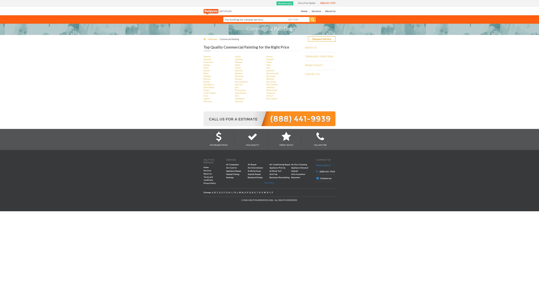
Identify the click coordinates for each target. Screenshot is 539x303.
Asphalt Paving (232, 174)
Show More (269, 183)
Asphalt (294, 171)
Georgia (207, 65)
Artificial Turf (275, 171)
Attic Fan (274, 174)
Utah (237, 96)
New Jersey (271, 82)
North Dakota (209, 87)
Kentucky (239, 71)
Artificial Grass (254, 171)
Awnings (230, 177)
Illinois (206, 68)
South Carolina (209, 93)
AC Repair (252, 164)
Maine (206, 73)
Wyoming (239, 101)
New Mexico (208, 85)
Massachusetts (272, 73)
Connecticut (208, 62)
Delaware (238, 62)
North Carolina (272, 85)
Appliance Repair (233, 171)
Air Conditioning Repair (280, 164)
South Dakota (240, 93)
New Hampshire (241, 82)
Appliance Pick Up (277, 168)
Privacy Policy (314, 65)
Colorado (269, 59)
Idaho (268, 65)
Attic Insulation (298, 174)
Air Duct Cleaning (299, 164)
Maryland (238, 73)
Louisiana (270, 71)
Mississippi (270, 76)
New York (239, 85)
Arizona (269, 57)
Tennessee (270, 93)
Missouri (207, 79)
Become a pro (285, 3)
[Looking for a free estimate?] (269, 119)
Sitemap (207, 192)
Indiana (238, 68)
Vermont (269, 96)
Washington (240, 99)
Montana (238, 79)
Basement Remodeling (280, 177)
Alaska (238, 57)
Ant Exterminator (255, 168)
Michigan (207, 76)
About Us (330, 11)
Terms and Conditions (319, 56)
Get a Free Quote (306, 3)
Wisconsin (208, 101)
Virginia (207, 99)
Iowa (268, 68)
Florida (269, 62)
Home (304, 11)
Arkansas (207, 59)
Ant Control (231, 168)
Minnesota (239, 76)
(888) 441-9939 (327, 3)
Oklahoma (270, 87)
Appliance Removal (299, 168)
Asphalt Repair (254, 174)
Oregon (206, 90)
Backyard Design (255, 177)
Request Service (321, 39)
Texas (206, 96)
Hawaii (237, 65)
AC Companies (232, 164)
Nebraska (270, 79)
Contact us (326, 178)
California (239, 59)
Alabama (207, 57)
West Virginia (271, 99)
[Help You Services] (218, 12)
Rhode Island (271, 90)
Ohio (237, 87)
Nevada (207, 82)
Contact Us (312, 74)
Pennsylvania (240, 90)
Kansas (207, 71)
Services (316, 11)
